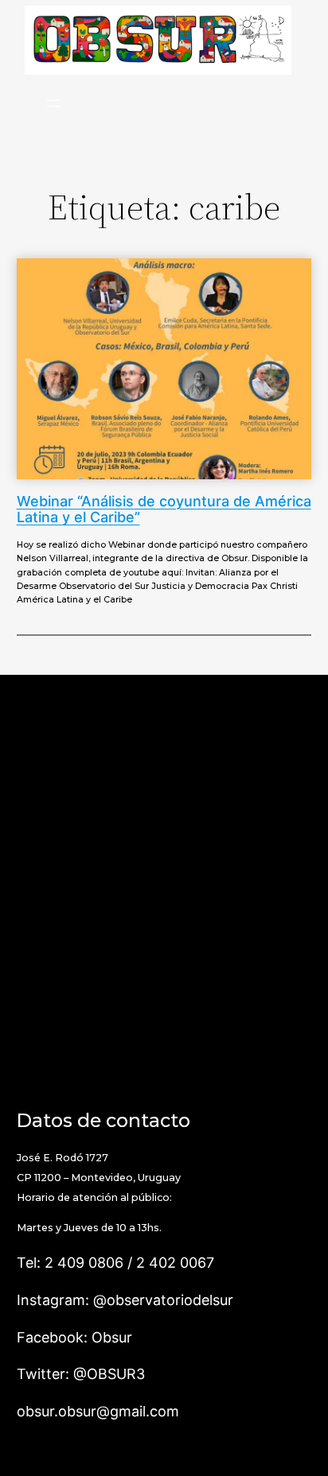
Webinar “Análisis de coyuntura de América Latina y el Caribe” (164, 510)
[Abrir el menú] (53, 103)
